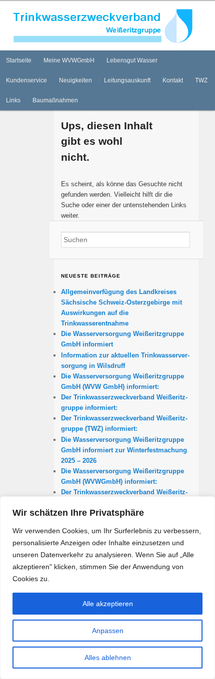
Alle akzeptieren (107, 604)
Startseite (19, 60)
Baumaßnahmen (55, 100)
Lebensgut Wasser (132, 60)
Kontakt (172, 80)
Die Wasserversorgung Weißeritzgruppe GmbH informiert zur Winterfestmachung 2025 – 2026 (124, 450)
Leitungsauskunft (127, 80)
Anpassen (108, 631)
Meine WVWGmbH (69, 60)
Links (13, 100)
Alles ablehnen (107, 658)
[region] (107, 587)
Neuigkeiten (75, 80)
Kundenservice (26, 80)
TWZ (201, 80)
